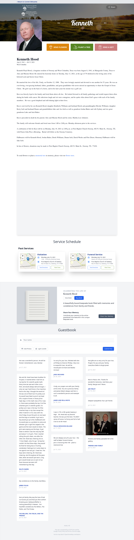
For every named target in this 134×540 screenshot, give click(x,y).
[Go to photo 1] (94, 433)
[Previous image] (88, 423)
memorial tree (40, 155)
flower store (70, 155)
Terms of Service (72, 531)
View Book (68, 298)
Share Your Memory (106, 316)
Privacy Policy (61, 531)
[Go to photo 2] (96, 433)
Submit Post (108, 349)
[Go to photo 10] (105, 433)
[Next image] (115, 423)
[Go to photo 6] (100, 433)
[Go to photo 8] (103, 433)
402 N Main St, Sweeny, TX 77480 (52, 263)
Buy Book (79, 298)
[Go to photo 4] (98, 433)
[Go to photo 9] (104, 433)
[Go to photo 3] (97, 433)
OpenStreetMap (69, 534)
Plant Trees (57, 267)
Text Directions (44, 267)
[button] (28, 259)
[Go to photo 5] (99, 433)
